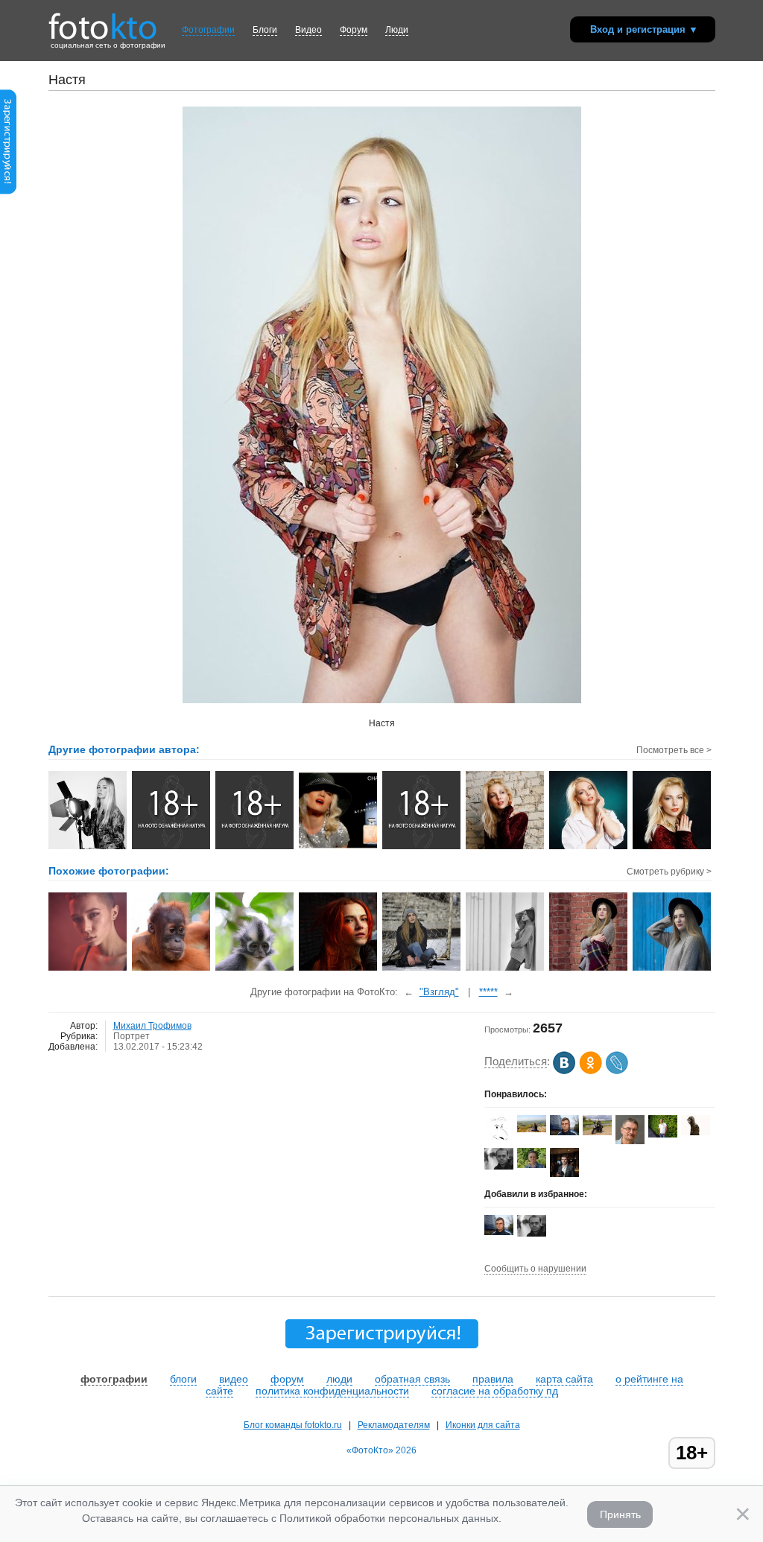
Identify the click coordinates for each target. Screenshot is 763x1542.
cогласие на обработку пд (494, 1391)
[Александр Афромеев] (662, 1134)
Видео (308, 30)
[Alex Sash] (498, 1141)
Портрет (131, 1036)
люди (339, 1379)
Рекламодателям (394, 1425)
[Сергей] (630, 1143)
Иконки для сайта (483, 1425)
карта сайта (564, 1379)
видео (233, 1379)
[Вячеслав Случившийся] (531, 1129)
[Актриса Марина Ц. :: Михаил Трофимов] (505, 848)
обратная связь (412, 1379)
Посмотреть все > (674, 750)
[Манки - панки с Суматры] (255, 969)
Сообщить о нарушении (535, 1268)
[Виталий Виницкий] (498, 1166)
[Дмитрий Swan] (531, 1165)
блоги (183, 1379)
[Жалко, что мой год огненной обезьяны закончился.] (172, 969)
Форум (353, 30)
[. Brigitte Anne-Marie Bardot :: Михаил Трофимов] (422, 848)
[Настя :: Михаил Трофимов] (88, 848)
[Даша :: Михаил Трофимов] (255, 848)
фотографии (114, 1379)
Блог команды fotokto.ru (293, 1425)
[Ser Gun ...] (695, 1132)
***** (488, 991)
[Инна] (339, 969)
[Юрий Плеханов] (564, 1132)
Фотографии (208, 30)
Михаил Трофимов (152, 1026)
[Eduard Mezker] (597, 1132)
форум (287, 1379)
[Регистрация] (8, 191)
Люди (396, 30)
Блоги (265, 30)
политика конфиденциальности (332, 1391)
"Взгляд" (439, 991)
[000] (422, 969)
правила (492, 1379)
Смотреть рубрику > (669, 871)
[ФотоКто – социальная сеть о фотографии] (102, 21)
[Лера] (88, 969)
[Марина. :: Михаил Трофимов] (339, 848)
